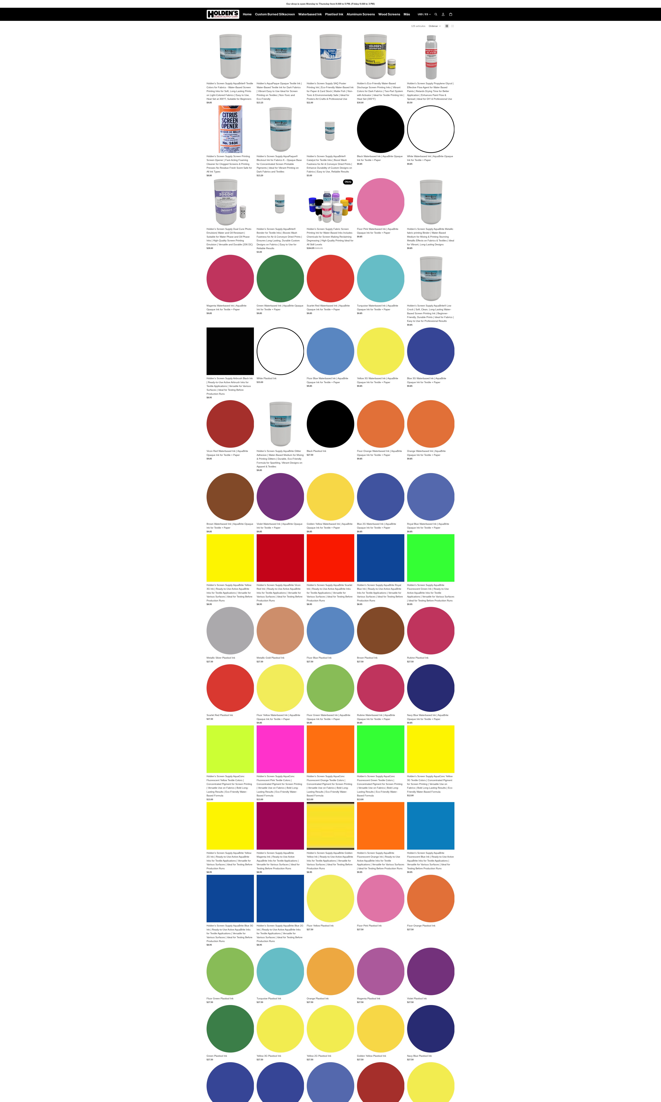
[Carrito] (450, 14)
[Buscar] (436, 14)
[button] (435, 26)
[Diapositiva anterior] (362, 56)
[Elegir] (248, 75)
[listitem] (407, 14)
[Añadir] (248, 148)
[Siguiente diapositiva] (399, 56)
